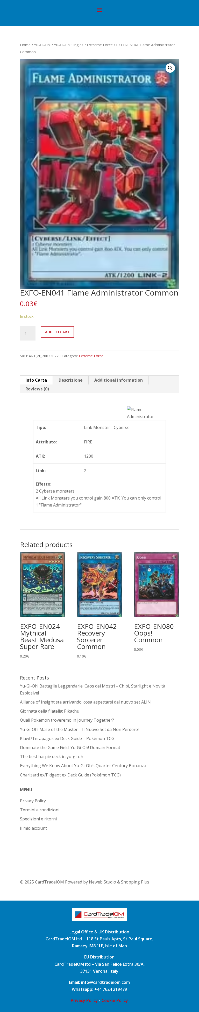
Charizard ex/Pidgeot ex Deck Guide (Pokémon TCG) (70, 775)
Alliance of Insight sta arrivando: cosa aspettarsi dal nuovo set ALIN (85, 702)
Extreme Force (100, 44)
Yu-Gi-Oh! (42, 44)
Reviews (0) (37, 389)
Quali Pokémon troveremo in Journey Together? (67, 720)
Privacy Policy (33, 801)
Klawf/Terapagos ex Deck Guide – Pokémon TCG (67, 738)
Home (25, 44)
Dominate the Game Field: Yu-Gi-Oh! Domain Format (70, 747)
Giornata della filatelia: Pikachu (49, 711)
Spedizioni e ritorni (38, 819)
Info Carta (36, 380)
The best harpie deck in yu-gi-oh (51, 756)
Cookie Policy (115, 1000)
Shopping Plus (135, 882)
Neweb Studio (103, 882)
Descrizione (71, 380)
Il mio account (33, 828)
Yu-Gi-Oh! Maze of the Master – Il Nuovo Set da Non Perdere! (79, 729)
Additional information (118, 380)
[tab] (36, 380)
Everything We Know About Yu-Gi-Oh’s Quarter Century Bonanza (83, 765)
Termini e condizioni (39, 810)
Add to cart (57, 331)
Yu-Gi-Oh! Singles (68, 44)
